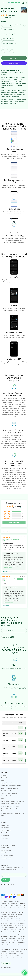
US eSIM (17, 901)
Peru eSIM (11, 951)
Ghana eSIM (4, 938)
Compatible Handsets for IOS (10, 783)
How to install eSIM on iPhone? (10, 803)
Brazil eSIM (11, 914)
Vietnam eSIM (21, 907)
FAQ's (3, 780)
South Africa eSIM (13, 905)
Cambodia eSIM (21, 923)
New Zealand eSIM (5, 949)
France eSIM (13, 907)
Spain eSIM (20, 912)
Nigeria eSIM (15, 949)
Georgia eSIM (12, 936)
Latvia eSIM (11, 942)
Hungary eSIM (21, 938)
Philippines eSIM (19, 951)
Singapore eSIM (5, 910)
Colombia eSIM (22, 927)
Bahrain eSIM (14, 920)
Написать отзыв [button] (14, 522)
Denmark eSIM (16, 931)
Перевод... (8, 571)
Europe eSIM (5, 847)
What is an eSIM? (8, 637)
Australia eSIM (4, 907)
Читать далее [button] (8, 567)
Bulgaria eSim (13, 923)
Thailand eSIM (22, 903)
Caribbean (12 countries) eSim (8, 925)
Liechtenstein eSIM (20, 942)
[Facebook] (4, 884)
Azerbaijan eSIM (5, 920)
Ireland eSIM (12, 940)
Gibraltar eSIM (12, 938)
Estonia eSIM (19, 914)
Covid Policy (5, 835)
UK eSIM (11, 901)
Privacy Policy (5, 833)
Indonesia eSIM (5, 903)
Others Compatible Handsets (9, 788)
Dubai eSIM (4, 934)
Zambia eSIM (20, 958)
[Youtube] (8, 884)
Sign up (5, 879)
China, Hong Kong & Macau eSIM (9, 927)
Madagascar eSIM (14, 944)
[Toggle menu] (1, 2)
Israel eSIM (4, 914)
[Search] (5, 2)
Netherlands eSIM (14, 947)
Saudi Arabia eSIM (14, 955)
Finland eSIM (4, 916)
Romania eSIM (4, 955)
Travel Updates (5, 838)
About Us (4, 775)
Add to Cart (14, 58)
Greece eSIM (12, 912)
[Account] (23, 2)
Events (3, 798)
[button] (5, 15)
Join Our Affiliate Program (9, 793)
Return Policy (5, 827)
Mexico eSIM (13, 903)
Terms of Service (6, 830)
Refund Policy (5, 825)
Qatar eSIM (20, 953)
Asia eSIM (4, 853)
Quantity (3, 48)
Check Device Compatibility (9, 791)
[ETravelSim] (14, 3)
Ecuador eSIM (12, 934)
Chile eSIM (20, 925)
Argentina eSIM (13, 916)
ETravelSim (7, 967)
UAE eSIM (12, 958)
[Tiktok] (11, 884)
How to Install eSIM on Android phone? (12, 801)
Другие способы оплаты (14, 66)
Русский (5, 963)
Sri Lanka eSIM (4, 958)
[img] (6, 537)
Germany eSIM (21, 936)
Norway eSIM (23, 949)
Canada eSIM (4, 912)
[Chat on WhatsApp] (24, 972)
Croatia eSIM (14, 929)
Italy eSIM (21, 910)
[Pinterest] (13, 884)
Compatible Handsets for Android (11, 785)
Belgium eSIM (4, 923)
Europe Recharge (6, 850)
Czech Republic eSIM (6, 931)
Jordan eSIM (20, 940)
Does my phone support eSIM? (10, 806)
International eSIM (6, 858)
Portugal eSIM (12, 953)
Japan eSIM (22, 905)
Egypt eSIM (20, 934)
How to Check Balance (8, 796)
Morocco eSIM (4, 947)
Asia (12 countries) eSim (7, 918)
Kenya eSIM (4, 942)
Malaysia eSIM (14, 910)
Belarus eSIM (22, 920)
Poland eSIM (4, 953)
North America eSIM (7, 855)
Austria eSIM (18, 918)
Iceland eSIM (4, 940)
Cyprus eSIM (22, 929)
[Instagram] (6, 884)
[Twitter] (1, 884)
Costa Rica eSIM (5, 929)
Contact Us (4, 778)
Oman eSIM (4, 951)
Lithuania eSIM (4, 944)
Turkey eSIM (4, 905)
